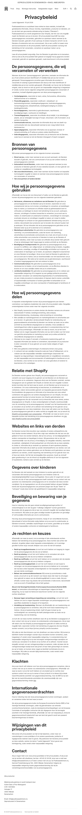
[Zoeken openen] (71, 8)
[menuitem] (56, 8)
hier (35, 680)
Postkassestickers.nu (15, 812)
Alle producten (9, 776)
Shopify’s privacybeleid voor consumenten (27, 414)
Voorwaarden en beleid (31, 812)
